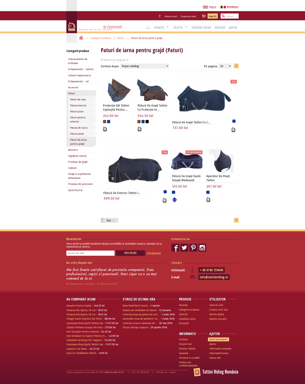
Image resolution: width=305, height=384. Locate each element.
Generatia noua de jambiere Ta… (141, 318)
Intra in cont (171, 16)
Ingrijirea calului (77, 155)
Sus (109, 220)
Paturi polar (77, 111)
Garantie (183, 353)
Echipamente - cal (78, 81)
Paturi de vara (78, 99)
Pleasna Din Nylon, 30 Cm (80, 310)
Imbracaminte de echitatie (77, 61)
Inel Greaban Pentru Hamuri (82, 331)
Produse (159, 27)
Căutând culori (201, 27)
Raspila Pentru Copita (78, 305)
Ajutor (232, 27)
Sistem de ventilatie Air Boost (140, 310)
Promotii (184, 323)
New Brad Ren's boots (135, 305)
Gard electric (75, 190)
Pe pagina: (211, 66)
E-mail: (175, 277)
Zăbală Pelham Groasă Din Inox (84, 327)
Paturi (120, 38)
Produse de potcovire (80, 184)
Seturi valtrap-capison (135, 327)
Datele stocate (217, 318)
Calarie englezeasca (79, 75)
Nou (147, 27)
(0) (212, 16)
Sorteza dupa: (110, 66)
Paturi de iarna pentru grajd (78, 141)
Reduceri (219, 27)
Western (73, 149)
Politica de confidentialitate (188, 364)
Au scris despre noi (79, 262)
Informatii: (178, 270)
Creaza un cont (188, 16)
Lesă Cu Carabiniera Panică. (81, 353)
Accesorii (73, 87)
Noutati (183, 305)
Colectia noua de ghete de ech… (141, 314)
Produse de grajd (77, 162)
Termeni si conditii (189, 357)
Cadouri (72, 168)
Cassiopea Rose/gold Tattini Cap (84, 323)
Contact (176, 262)
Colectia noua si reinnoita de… (140, 323)
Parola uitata (216, 314)
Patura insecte (78, 105)
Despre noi (185, 344)
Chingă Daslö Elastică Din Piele (84, 318)
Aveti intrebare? (218, 339)
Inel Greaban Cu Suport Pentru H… (86, 335)
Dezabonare (154, 253)
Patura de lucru (79, 127)
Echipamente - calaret (81, 69)
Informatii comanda (220, 348)
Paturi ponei (77, 133)
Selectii (178, 27)
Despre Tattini (187, 348)
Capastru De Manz (76, 348)
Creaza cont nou (218, 309)
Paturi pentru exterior (77, 119)
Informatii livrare (218, 353)
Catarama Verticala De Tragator (84, 340)
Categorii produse (101, 38)
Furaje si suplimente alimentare (79, 176)
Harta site (215, 357)
